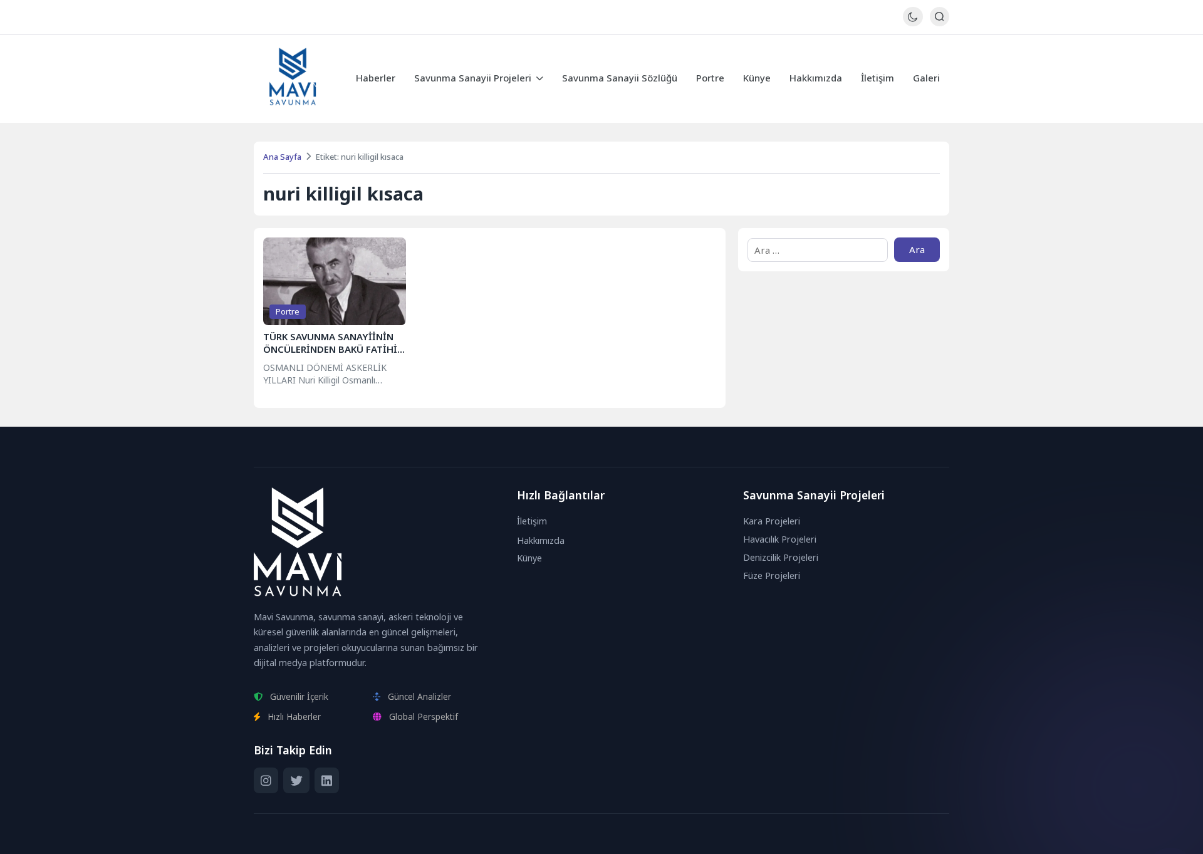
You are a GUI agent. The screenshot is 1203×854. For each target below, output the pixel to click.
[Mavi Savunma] (293, 78)
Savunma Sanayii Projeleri (472, 77)
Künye (757, 77)
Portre (710, 77)
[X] (296, 781)
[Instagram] (266, 781)
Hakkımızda (815, 77)
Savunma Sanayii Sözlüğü (619, 77)
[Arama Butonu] (939, 16)
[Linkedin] (327, 781)
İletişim (877, 77)
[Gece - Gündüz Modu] (912, 23)
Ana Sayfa (282, 156)
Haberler (375, 77)
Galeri (926, 77)
